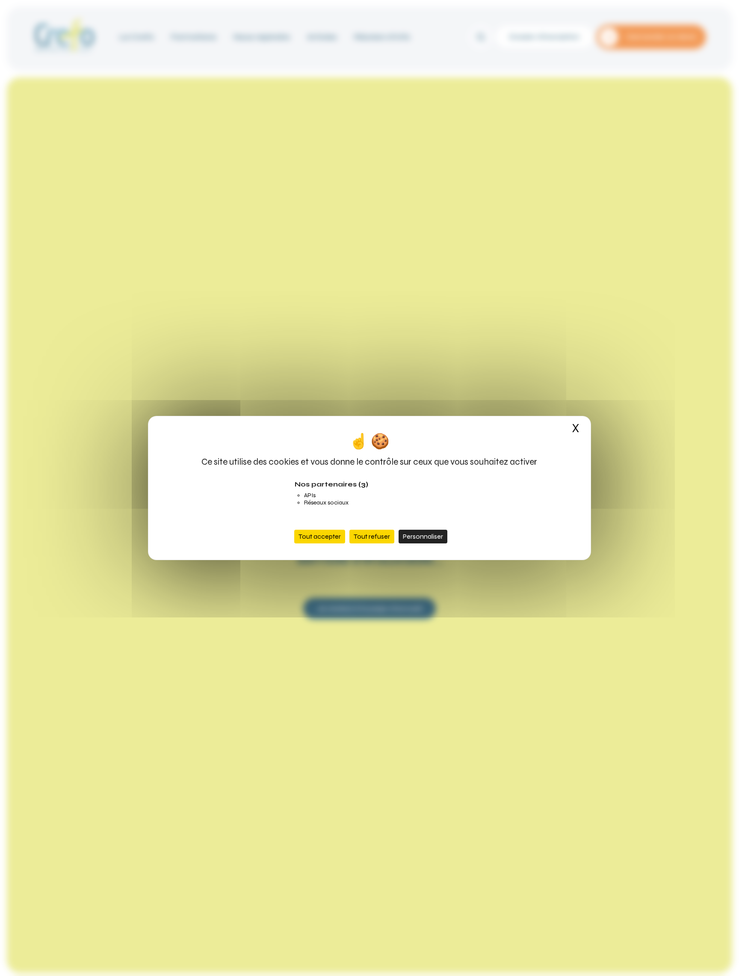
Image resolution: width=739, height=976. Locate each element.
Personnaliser (423, 536)
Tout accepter (320, 536)
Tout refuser (372, 536)
